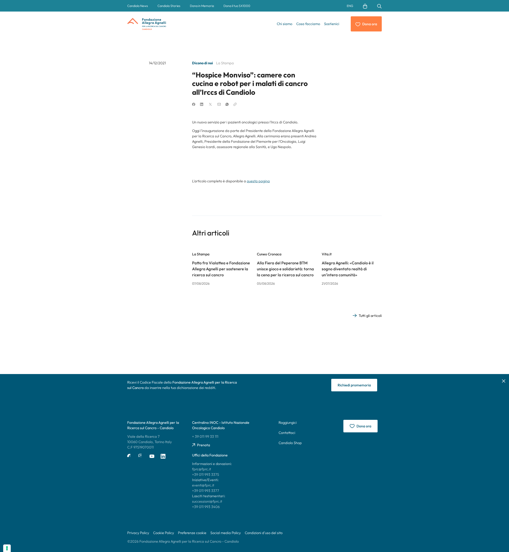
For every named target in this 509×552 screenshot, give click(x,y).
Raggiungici (288, 422)
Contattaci (287, 432)
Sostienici (331, 23)
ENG (350, 6)
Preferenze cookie (192, 533)
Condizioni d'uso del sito (264, 533)
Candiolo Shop (290, 443)
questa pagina (258, 181)
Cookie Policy (163, 533)
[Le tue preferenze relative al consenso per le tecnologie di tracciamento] (7, 548)
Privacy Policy (138, 533)
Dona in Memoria (202, 6)
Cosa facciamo (308, 23)
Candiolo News (137, 6)
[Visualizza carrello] (365, 6)
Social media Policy (225, 533)
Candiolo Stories (168, 6)
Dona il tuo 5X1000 (236, 6)
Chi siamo (284, 23)
